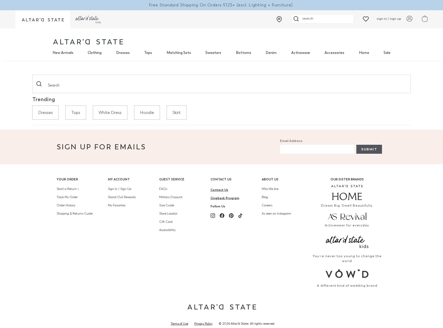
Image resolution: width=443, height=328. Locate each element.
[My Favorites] (366, 18)
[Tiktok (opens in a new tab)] (240, 215)
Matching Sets (179, 53)
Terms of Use (179, 323)
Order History (66, 205)
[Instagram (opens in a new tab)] (213, 215)
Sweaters (213, 53)
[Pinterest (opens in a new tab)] (231, 215)
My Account (119, 179)
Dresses (123, 53)
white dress (110, 112)
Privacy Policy (203, 323)
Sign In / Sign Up (119, 189)
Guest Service (171, 179)
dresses (45, 112)
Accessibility (167, 230)
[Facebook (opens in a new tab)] (222, 215)
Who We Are (270, 189)
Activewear (300, 53)
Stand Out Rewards (122, 197)
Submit (369, 149)
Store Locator (168, 213)
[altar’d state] (43, 19)
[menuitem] (63, 53)
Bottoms (243, 53)
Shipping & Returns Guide (75, 213)
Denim (271, 53)
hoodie (147, 112)
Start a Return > (68, 189)
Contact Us (220, 179)
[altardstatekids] (88, 19)
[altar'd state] (88, 42)
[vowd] (347, 273)
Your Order (67, 179)
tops (75, 112)
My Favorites (116, 205)
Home (364, 53)
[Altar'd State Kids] (347, 241)
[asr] (347, 216)
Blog (265, 197)
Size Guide (166, 205)
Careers (267, 205)
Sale (387, 53)
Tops (148, 53)
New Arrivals (63, 53)
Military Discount (171, 197)
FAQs (163, 189)
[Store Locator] (279, 19)
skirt (177, 112)
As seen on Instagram (276, 213)
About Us (270, 179)
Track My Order (67, 197)
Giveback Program (224, 198)
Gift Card (166, 222)
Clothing (95, 53)
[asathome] (347, 192)
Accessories (334, 53)
